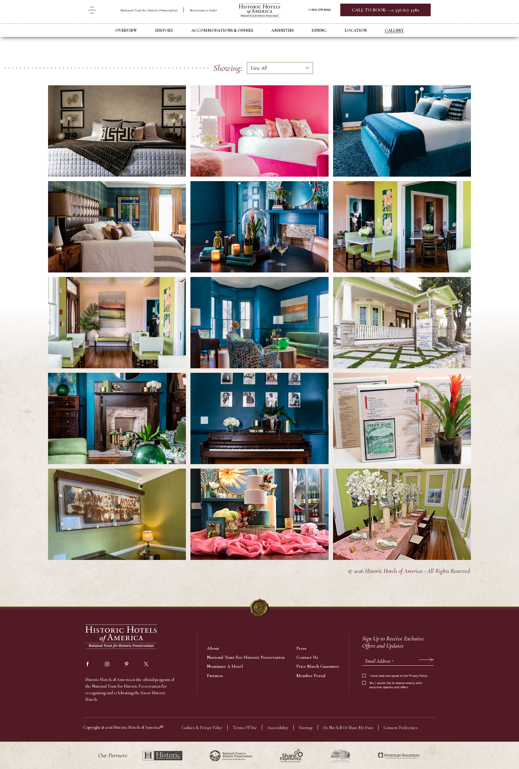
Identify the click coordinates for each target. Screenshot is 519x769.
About (213, 648)
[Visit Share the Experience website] (291, 755)
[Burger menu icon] (92, 10)
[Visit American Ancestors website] (399, 755)
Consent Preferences (401, 727)
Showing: (227, 68)
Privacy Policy (418, 676)
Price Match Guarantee (317, 666)
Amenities (282, 30)
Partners (215, 675)
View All (258, 68)
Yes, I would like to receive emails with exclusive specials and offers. (395, 685)
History (164, 30)
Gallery (394, 30)
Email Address (379, 661)
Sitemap (306, 727)
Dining (319, 30)
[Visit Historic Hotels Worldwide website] (162, 755)
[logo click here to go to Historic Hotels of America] (121, 637)
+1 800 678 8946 (319, 10)
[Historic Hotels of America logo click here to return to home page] (259, 11)
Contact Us (307, 657)
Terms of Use (245, 727)
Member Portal (310, 675)
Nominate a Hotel (203, 10)
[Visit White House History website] (340, 755)
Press (301, 648)
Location (356, 30)
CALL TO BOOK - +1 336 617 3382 (385, 10)
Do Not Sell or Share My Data (348, 727)
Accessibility (277, 727)
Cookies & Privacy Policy (201, 727)
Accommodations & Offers (222, 30)
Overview (126, 30)
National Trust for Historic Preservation (149, 10)
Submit (426, 659)
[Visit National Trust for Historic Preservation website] (231, 755)
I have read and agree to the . (398, 676)
